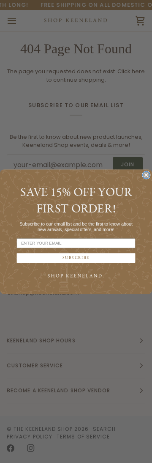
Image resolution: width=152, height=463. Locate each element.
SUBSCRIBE (76, 258)
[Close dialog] (146, 175)
